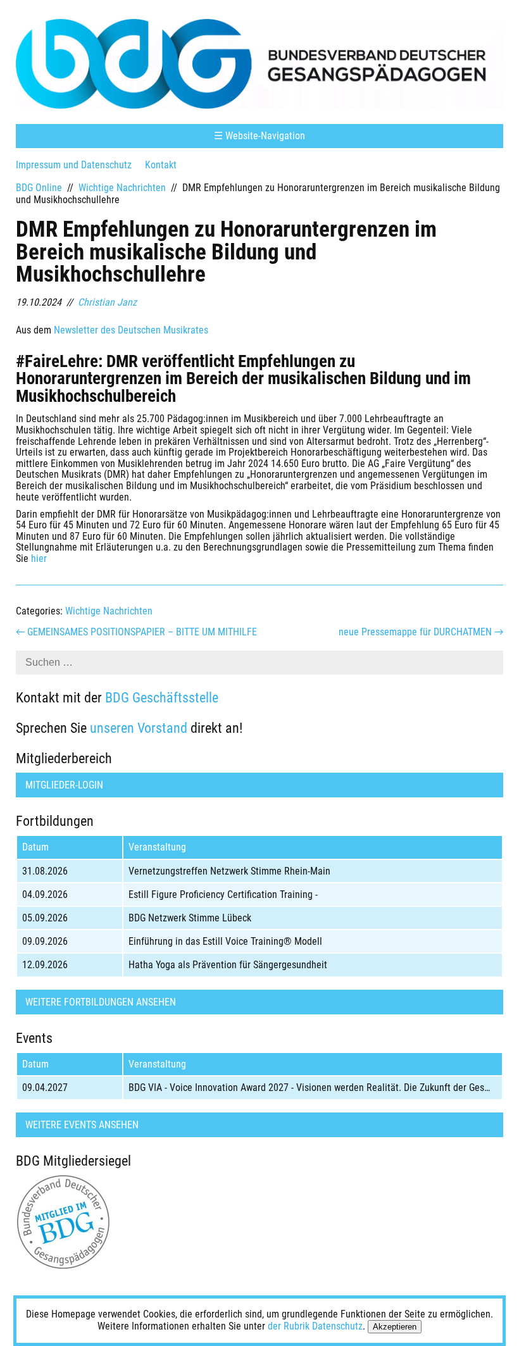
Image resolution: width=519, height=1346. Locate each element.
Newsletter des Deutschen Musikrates (131, 330)
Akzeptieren (394, 1326)
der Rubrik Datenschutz (315, 1326)
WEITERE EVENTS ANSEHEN (82, 1125)
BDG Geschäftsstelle (161, 697)
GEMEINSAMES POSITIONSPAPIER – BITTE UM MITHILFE (136, 632)
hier (39, 558)
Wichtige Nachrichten (122, 188)
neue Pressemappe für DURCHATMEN (421, 632)
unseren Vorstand (138, 728)
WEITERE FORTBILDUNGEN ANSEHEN (100, 1002)
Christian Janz (107, 302)
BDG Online (39, 188)
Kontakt (161, 165)
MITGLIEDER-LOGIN (64, 785)
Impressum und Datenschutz (74, 165)
